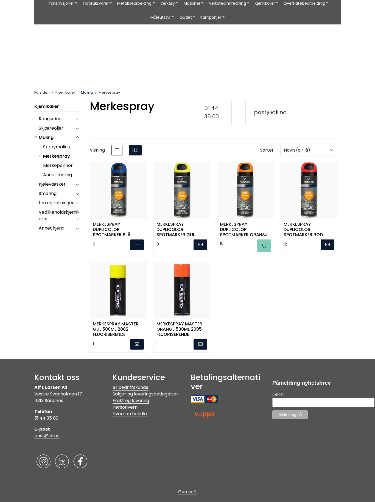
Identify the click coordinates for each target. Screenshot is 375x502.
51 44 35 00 (211, 112)
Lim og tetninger (56, 203)
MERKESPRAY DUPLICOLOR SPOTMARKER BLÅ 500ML (112, 229)
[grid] (135, 150)
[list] (116, 150)
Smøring (48, 193)
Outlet (186, 17)
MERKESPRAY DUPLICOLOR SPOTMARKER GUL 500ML (175, 229)
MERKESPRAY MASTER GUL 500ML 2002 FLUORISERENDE (116, 328)
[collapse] (77, 119)
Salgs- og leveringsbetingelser (145, 394)
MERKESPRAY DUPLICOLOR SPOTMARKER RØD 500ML (303, 229)
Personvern (125, 407)
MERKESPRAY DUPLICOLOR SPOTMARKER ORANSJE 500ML (245, 229)
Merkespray (56, 156)
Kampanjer (210, 17)
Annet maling (57, 175)
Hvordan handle (130, 414)
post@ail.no (270, 112)
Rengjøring (50, 119)
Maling (46, 137)
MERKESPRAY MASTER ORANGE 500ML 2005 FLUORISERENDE (179, 328)
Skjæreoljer (51, 128)
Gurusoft (187, 492)
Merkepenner (58, 165)
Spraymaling (56, 147)
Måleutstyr (160, 17)
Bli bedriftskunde (131, 387)
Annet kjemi (51, 228)
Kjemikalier (46, 106)
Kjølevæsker (52, 184)
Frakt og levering (131, 400)
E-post (278, 394)
